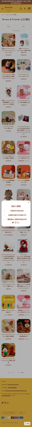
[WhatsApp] (18, 222)
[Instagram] (16, 222)
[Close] (28, 202)
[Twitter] (13, 222)
